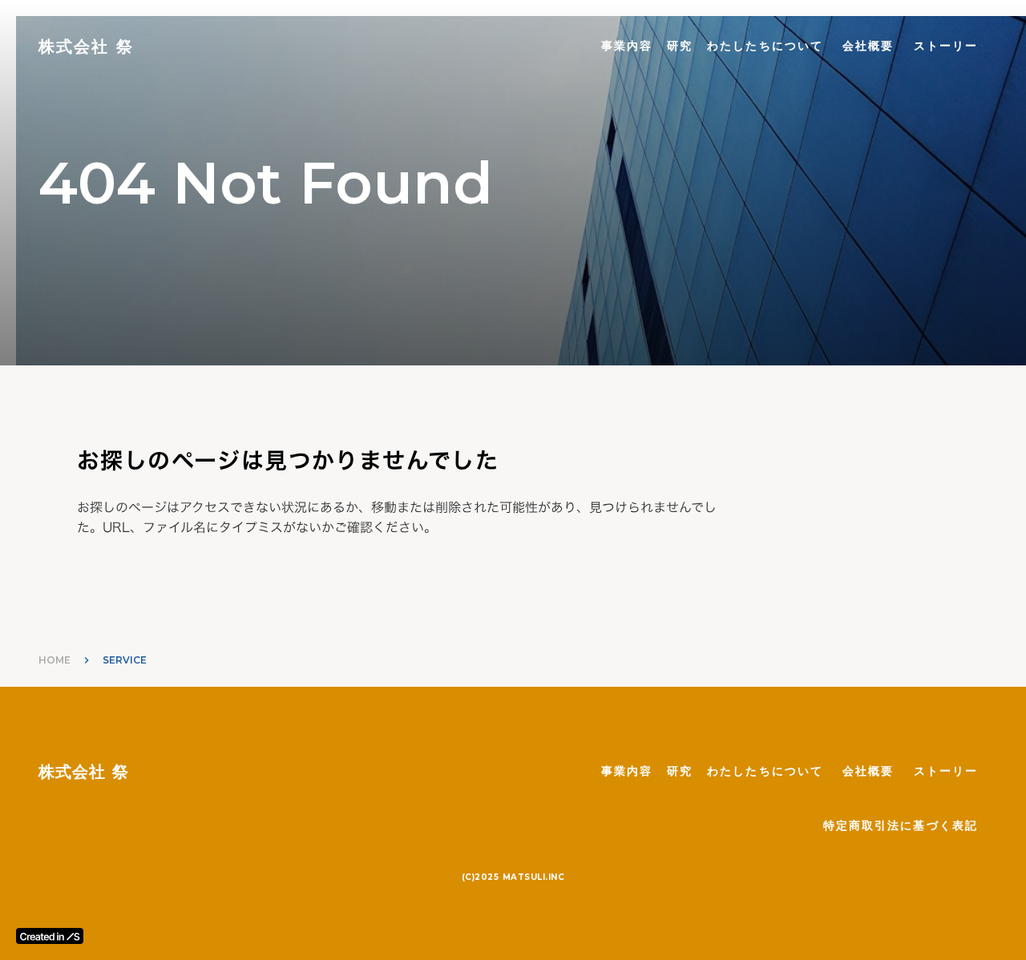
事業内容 (626, 45)
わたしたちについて (765, 45)
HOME (54, 660)
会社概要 (868, 45)
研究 (680, 45)
